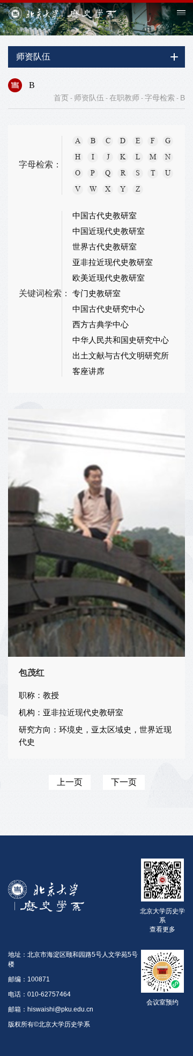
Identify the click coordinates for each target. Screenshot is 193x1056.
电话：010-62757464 (39, 994)
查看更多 (162, 929)
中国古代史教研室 (104, 215)
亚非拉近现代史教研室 (112, 262)
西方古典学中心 (100, 324)
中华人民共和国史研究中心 (120, 340)
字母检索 (160, 97)
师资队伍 (89, 97)
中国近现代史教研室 (108, 231)
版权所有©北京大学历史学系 (49, 1024)
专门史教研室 (96, 293)
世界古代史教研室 (104, 247)
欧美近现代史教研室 (108, 278)
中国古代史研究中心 (108, 309)
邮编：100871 (29, 979)
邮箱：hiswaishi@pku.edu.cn (50, 1009)
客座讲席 (88, 371)
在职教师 (124, 97)
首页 (61, 97)
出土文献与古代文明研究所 (120, 355)
